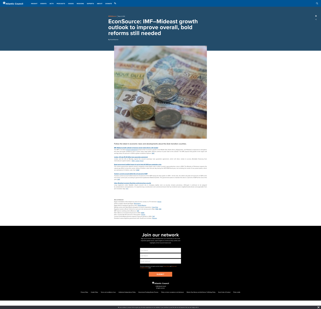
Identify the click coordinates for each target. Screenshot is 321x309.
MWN (142, 213)
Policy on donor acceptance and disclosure (172, 292)
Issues (71, 4)
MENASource (112, 16)
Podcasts (61, 4)
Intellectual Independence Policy (127, 292)
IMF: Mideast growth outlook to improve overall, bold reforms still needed (136, 148)
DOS (133, 161)
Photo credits (236, 292)
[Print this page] (316, 16)
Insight (34, 4)
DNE (137, 170)
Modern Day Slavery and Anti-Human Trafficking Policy (201, 292)
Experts (90, 4)
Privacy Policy (166, 266)
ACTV (52, 4)
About (99, 4)
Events (43, 4)
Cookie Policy (94, 292)
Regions (80, 4)
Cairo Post (155, 207)
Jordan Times (139, 161)
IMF (153, 153)
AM (119, 179)
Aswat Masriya (142, 205)
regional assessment (132, 150)
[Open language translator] (115, 3)
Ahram (159, 202)
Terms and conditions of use (108, 292)
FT (127, 189)
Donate (108, 4)
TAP (153, 216)
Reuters (154, 218)
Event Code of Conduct (224, 292)
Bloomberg (137, 203)
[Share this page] (316, 19)
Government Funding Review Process (148, 292)
